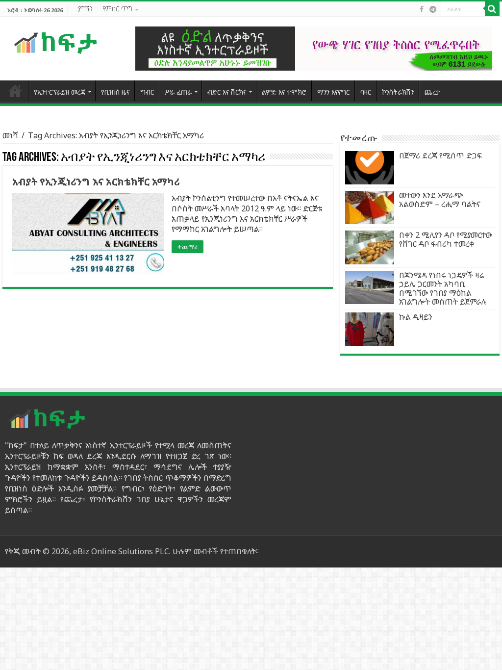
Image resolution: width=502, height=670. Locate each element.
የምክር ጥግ (117, 8)
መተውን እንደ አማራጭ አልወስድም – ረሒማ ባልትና (439, 199)
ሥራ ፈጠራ (178, 92)
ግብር (147, 92)
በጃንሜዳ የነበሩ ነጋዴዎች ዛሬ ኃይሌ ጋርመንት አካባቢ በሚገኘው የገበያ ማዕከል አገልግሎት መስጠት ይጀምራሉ (443, 288)
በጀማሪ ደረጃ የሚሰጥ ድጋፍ (440, 155)
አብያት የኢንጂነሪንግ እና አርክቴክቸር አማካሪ (96, 181)
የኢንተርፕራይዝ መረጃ (59, 92)
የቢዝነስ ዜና (115, 92)
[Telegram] (432, 9)
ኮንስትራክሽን (398, 92)
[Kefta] (56, 42)
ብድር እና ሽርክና (226, 92)
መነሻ (10, 135)
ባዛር (365, 92)
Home (15, 90)
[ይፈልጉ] (492, 8)
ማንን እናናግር (333, 92)
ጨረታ (432, 92)
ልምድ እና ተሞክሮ (284, 92)
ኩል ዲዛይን (415, 316)
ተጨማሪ (187, 246)
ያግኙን (85, 8)
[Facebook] (422, 9)
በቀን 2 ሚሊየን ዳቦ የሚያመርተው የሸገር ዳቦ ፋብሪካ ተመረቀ (445, 239)
